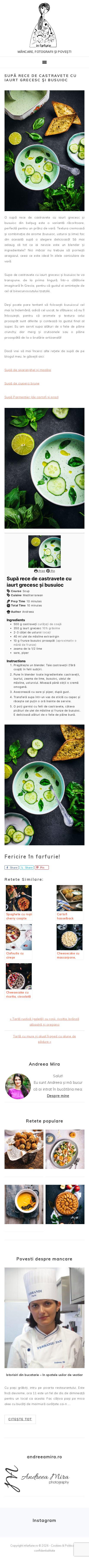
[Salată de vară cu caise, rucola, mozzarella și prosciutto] (65, 1168)
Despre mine (58, 1095)
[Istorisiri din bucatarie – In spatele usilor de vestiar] (45, 1318)
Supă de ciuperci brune (22, 383)
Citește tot (20, 1419)
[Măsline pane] (24, 1168)
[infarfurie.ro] (44, 26)
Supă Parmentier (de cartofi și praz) (32, 397)
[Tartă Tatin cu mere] (65, 1223)
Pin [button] (52, 571)
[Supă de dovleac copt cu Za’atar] (24, 1223)
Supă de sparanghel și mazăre (28, 370)
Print (41, 571)
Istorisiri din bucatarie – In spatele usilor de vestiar (44, 1375)
